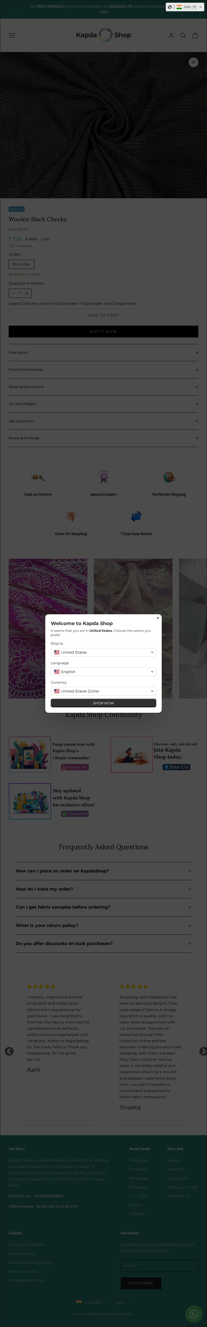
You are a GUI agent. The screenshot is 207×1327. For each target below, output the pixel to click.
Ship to (57, 643)
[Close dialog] (158, 618)
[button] (185, 7)
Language (60, 663)
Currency (59, 682)
